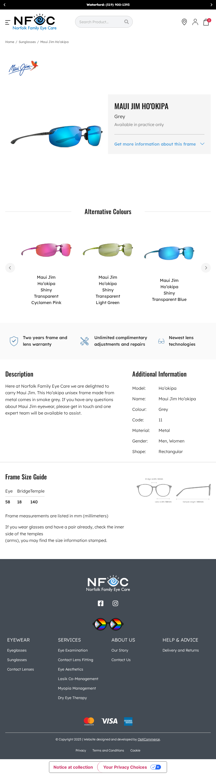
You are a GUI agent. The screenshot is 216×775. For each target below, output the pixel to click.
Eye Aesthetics (70, 669)
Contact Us (121, 659)
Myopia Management (77, 688)
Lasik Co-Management (78, 678)
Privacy (81, 750)
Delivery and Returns (181, 650)
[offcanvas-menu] (7, 22)
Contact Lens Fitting (75, 659)
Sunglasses (27, 42)
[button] (4, 5)
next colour (206, 268)
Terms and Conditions (108, 750)
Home (9, 42)
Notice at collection (73, 767)
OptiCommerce (149, 739)
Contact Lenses (20, 669)
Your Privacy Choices (125, 767)
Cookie (135, 750)
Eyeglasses (17, 650)
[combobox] (97, 21)
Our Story (119, 650)
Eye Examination (73, 650)
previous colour (10, 268)
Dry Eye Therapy (72, 697)
